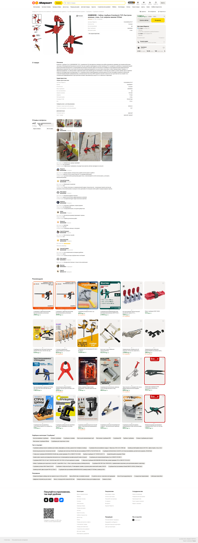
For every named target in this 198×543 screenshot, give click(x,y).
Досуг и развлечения (82, 494)
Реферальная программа (138, 496)
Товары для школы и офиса (83, 522)
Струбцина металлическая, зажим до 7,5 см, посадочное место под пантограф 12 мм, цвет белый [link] (109, 387)
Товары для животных (82, 526)
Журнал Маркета (109, 505)
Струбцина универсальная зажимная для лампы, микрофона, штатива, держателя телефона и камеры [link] (65, 425)
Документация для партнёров (112, 524)
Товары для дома (81, 508)
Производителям (136, 498)
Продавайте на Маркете (111, 522)
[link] (40, 438)
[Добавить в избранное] (52, 283)
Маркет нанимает (136, 503)
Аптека (79, 510)
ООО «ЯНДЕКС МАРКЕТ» (190, 539)
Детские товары (81, 531)
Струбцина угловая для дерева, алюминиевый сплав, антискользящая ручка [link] (132, 425)
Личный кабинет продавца (112, 519)
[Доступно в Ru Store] (61, 501)
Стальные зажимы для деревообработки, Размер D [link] (63, 350)
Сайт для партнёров (110, 526)
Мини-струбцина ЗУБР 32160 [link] (152, 311)
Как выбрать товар (110, 494)
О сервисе (107, 501)
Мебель (79, 496)
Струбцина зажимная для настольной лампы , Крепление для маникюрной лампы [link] (87, 425)
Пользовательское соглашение (20, 540)
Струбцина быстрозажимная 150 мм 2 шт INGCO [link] (87, 349)
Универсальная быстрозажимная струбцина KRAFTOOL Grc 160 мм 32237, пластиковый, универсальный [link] (154, 425)
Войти (163, 3)
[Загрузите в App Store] (46, 501)
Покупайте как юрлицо (111, 498)
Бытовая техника (81, 498)
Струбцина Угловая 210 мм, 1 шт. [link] (86, 311)
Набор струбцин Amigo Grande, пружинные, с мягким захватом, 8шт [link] (87, 387)
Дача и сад (79, 517)
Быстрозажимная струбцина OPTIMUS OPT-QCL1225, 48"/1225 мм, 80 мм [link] (43, 387)
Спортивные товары (82, 524)
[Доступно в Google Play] (51, 501)
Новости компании (137, 494)
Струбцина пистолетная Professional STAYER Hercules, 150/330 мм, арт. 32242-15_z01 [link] (43, 350)
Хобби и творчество (82, 515)
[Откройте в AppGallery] (56, 501)
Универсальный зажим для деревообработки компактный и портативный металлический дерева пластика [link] (154, 350)
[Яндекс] (194, 541)
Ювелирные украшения (83, 533)
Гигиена (79, 501)
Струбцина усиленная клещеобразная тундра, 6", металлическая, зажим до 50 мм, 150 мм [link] (110, 425)
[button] (94, 33)
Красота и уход (80, 512)
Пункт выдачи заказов (138, 501)
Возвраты (107, 503)
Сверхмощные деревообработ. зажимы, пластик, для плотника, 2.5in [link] (65, 387)
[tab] (36, 7)
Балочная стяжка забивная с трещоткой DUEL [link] (107, 350)
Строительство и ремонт (83, 529)
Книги (78, 519)
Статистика (7, 540)
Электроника (80, 503)
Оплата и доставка (110, 496)
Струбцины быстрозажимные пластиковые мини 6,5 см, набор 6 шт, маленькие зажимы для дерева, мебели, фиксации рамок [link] (43, 425)
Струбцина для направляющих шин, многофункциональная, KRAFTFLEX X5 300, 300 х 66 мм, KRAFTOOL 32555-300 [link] (110, 312)
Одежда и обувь (81, 505)
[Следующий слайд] (81, 34)
